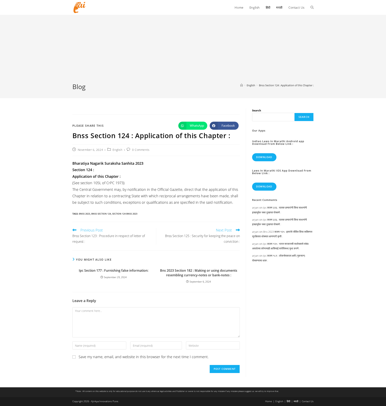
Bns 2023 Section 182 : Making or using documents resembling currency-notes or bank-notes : (198, 272)
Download (264, 157)
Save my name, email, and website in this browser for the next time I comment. (143, 356)
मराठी (296, 401)
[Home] (241, 85)
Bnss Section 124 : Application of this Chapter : (286, 85)
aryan (255, 207)
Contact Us (308, 401)
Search (256, 110)
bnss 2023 (84, 213)
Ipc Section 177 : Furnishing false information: (113, 270)
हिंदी (288, 401)
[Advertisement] (193, 52)
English (117, 150)
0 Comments (141, 150)
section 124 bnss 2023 (124, 213)
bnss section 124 (101, 213)
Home (268, 401)
